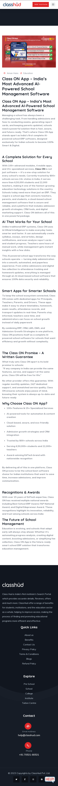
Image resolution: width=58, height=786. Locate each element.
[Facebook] (25, 779)
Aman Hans (12, 73)
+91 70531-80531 (29, 754)
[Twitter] (16, 779)
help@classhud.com (29, 735)
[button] (41, 4)
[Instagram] (33, 779)
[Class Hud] (12, 585)
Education (28, 73)
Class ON (40, 168)
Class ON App (14, 101)
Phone (29, 751)
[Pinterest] (42, 779)
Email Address (29, 731)
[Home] (12, 4)
